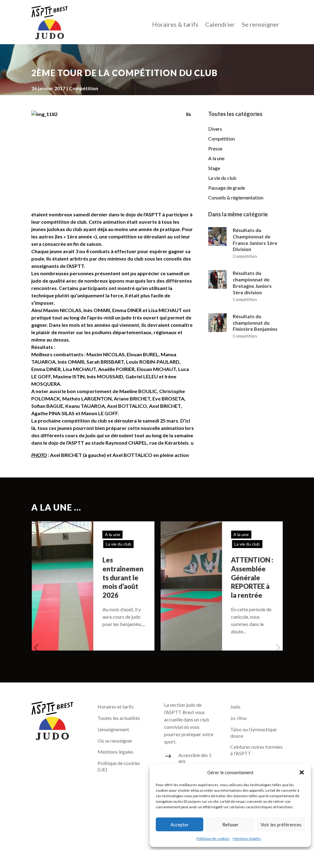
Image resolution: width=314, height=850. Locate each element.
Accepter (179, 824)
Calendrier (220, 25)
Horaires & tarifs (175, 25)
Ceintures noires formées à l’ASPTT (256, 750)
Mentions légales (247, 838)
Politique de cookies (213, 838)
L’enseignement (113, 729)
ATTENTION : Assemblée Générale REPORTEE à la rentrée (252, 577)
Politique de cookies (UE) (119, 766)
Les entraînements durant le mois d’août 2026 (122, 577)
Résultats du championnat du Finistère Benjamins (255, 322)
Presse (215, 148)
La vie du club (222, 178)
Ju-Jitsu (238, 718)
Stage (214, 168)
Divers (215, 129)
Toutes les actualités (119, 718)
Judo (235, 706)
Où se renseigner (115, 741)
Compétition (83, 88)
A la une (216, 158)
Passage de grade (226, 188)
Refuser (230, 824)
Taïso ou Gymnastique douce (253, 732)
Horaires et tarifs (116, 706)
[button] (302, 772)
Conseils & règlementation (235, 197)
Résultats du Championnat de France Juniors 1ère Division (255, 239)
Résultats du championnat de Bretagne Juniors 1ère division (252, 282)
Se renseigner (260, 25)
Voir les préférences (281, 824)
